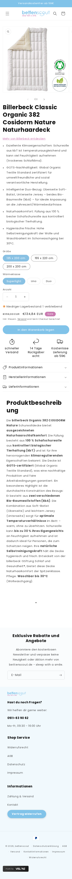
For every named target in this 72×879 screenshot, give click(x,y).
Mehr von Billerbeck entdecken (24, 139)
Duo (51, 282)
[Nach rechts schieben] (44, 99)
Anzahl (7, 289)
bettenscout (22, 846)
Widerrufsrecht (17, 747)
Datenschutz (16, 764)
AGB (10, 756)
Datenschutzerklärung (46, 846)
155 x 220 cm (44, 258)
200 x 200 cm (16, 266)
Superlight (14, 281)
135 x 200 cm (16, 258)
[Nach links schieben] (28, 99)
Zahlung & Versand (20, 796)
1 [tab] (36, 602)
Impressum (15, 773)
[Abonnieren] (60, 675)
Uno (35, 282)
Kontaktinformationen (36, 851)
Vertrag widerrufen (27, 814)
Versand (22, 319)
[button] (7, 13)
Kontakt (12, 805)
